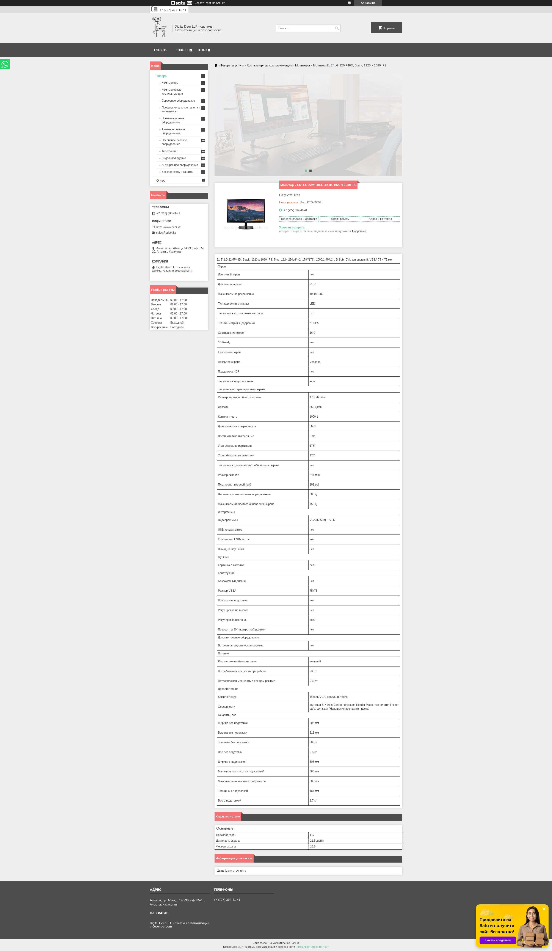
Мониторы (302, 65)
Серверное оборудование (178, 100)
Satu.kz (295, 943)
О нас (202, 50)
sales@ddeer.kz (166, 232)
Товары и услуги (232, 65)
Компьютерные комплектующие (269, 65)
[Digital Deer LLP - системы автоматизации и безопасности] (159, 28)
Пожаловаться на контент (313, 946)
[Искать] (337, 28)
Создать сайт (203, 3)
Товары (182, 50)
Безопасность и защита (177, 171)
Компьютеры (170, 82)
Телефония (169, 151)
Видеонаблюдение (174, 158)
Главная (160, 50)
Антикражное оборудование (180, 165)
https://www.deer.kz (168, 227)
